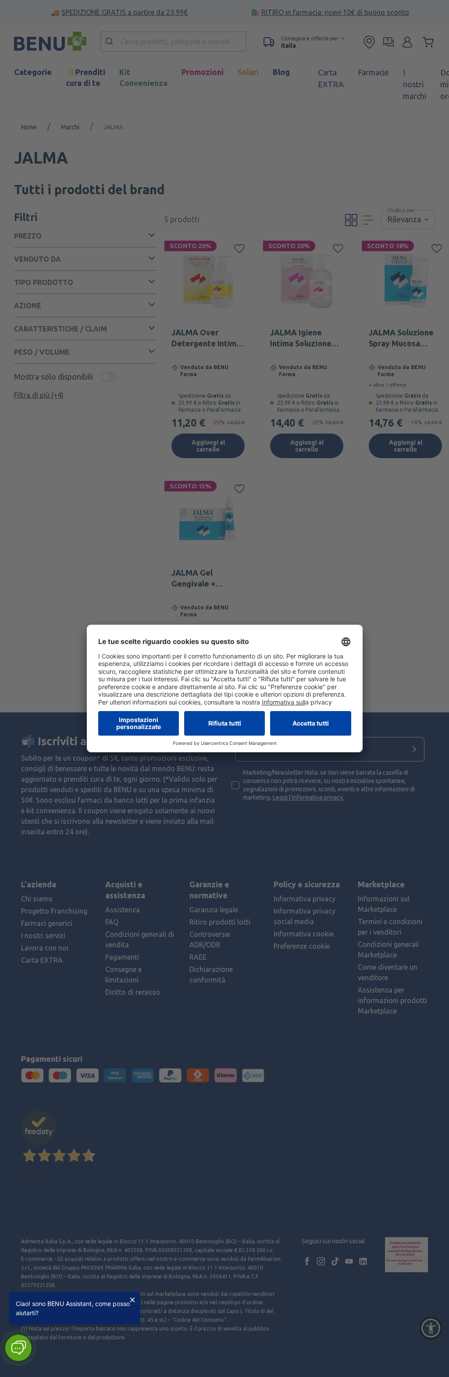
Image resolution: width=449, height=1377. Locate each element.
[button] (18, 1348)
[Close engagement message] (132, 1299)
